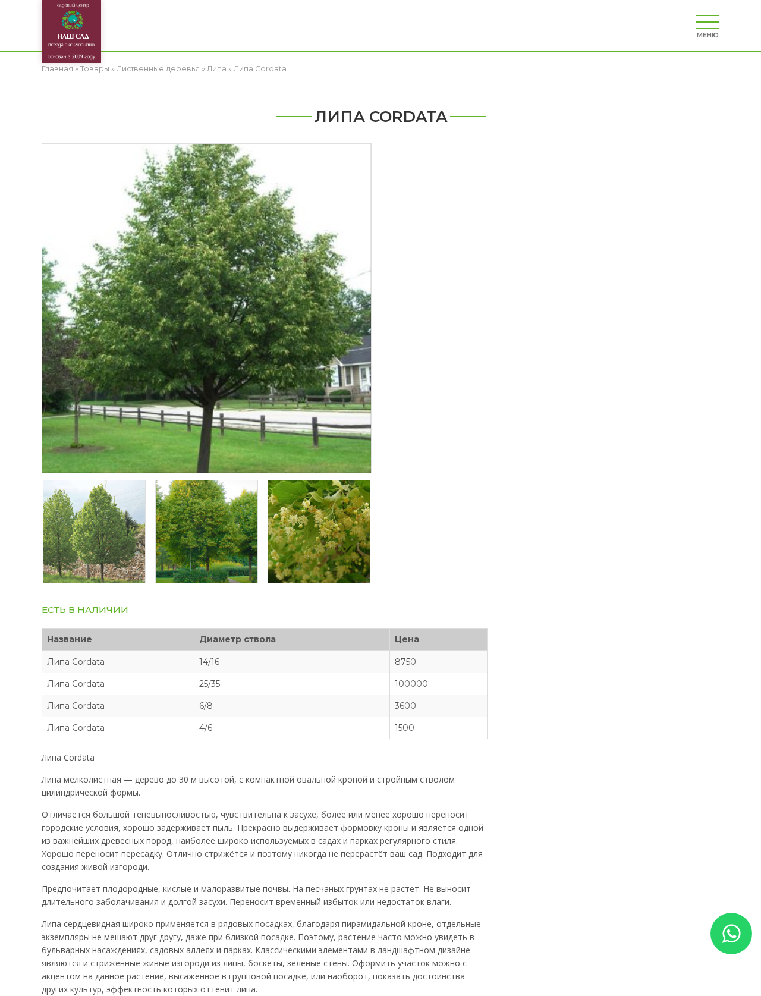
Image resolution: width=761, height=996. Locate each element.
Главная (57, 68)
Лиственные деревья (158, 68)
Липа (217, 68)
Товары (94, 68)
